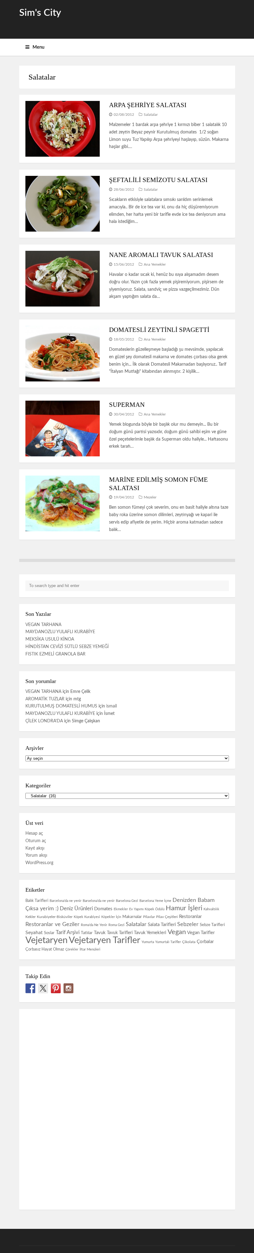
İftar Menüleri (90, 949)
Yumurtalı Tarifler (168, 942)
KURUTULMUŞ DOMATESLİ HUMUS (61, 706)
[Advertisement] (65, 1108)
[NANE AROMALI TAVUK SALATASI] (62, 279)
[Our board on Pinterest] (56, 988)
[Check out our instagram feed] (68, 988)
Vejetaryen (46, 940)
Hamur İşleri (184, 908)
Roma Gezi (116, 925)
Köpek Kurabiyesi (87, 917)
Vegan (177, 932)
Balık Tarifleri (36, 901)
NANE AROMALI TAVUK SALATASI (161, 255)
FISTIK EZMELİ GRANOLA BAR (55, 654)
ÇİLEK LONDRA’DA (44, 721)
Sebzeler (188, 924)
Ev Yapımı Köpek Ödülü (146, 909)
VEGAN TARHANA (43, 625)
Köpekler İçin (111, 917)
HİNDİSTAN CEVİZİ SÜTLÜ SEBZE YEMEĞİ (67, 647)
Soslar (49, 933)
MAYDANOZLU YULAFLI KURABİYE (60, 632)
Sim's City (40, 13)
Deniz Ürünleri (76, 908)
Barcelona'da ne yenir (65, 901)
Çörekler (71, 949)
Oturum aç (35, 841)
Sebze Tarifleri (212, 925)
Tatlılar (87, 933)
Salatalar (151, 114)
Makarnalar (132, 917)
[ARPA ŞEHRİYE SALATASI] (62, 129)
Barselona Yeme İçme (155, 901)
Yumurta (148, 942)
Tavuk (100, 932)
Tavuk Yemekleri (150, 932)
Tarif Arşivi (68, 932)
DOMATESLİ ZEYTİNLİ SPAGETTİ (159, 329)
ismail (111, 706)
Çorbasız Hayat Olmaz (44, 949)
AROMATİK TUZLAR (44, 699)
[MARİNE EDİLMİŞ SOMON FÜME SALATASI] (62, 503)
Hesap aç (34, 833)
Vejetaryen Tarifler (104, 940)
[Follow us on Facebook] (30, 988)
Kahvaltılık (211, 909)
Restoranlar (190, 916)
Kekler (30, 917)
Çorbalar (205, 941)
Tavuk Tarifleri (120, 933)
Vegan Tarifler (201, 932)
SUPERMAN (127, 404)
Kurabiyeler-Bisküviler (54, 917)
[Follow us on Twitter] (43, 988)
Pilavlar (149, 917)
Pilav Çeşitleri (167, 917)
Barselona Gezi (127, 901)
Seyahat (34, 932)
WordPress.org (39, 863)
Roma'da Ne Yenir (94, 925)
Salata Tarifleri (162, 924)
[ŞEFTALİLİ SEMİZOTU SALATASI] (62, 204)
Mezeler (150, 497)
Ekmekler (121, 909)
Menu (38, 47)
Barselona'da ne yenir (99, 901)
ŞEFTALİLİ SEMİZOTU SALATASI (158, 180)
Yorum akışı (36, 855)
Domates (103, 909)
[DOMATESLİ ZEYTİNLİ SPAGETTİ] (62, 353)
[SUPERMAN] (62, 428)
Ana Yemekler (155, 264)
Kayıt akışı (34, 848)
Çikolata (188, 942)
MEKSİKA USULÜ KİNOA (49, 639)
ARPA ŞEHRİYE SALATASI (147, 105)
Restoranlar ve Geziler (52, 924)
